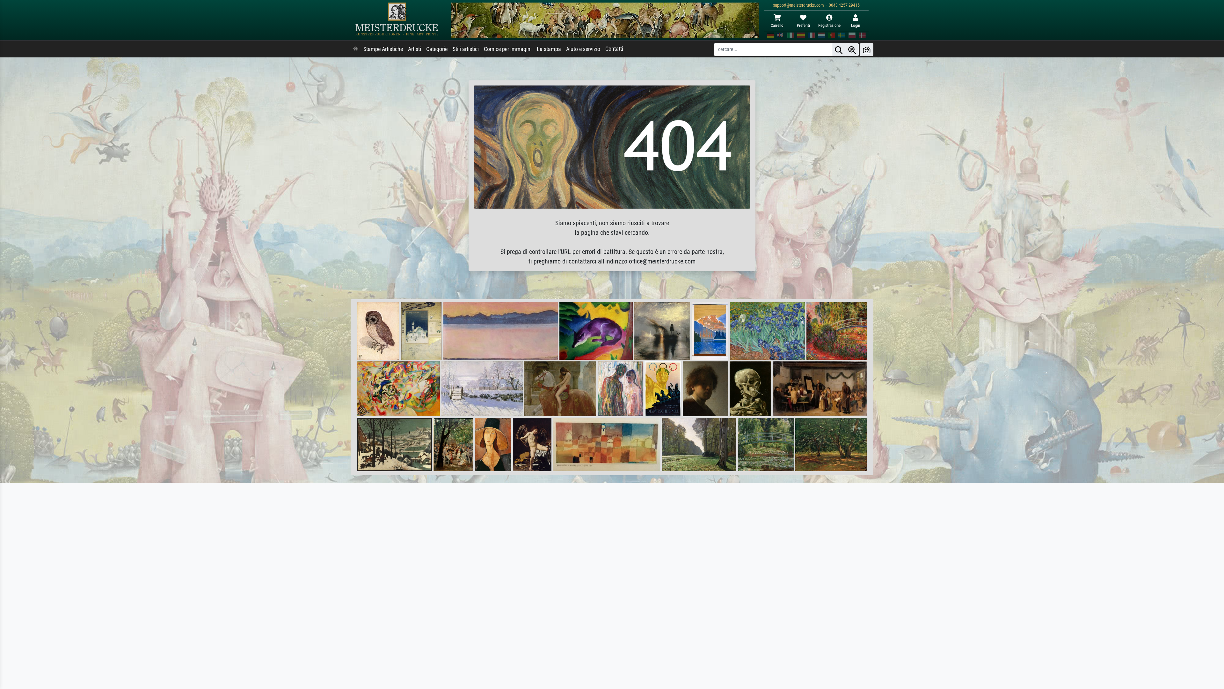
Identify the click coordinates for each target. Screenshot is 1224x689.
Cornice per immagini (508, 49)
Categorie (437, 49)
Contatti (614, 49)
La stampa (549, 49)
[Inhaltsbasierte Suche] (852, 49)
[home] (356, 49)
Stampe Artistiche (383, 49)
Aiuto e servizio (583, 49)
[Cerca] (838, 49)
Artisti (414, 49)
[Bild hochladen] (866, 49)
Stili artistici (466, 49)
